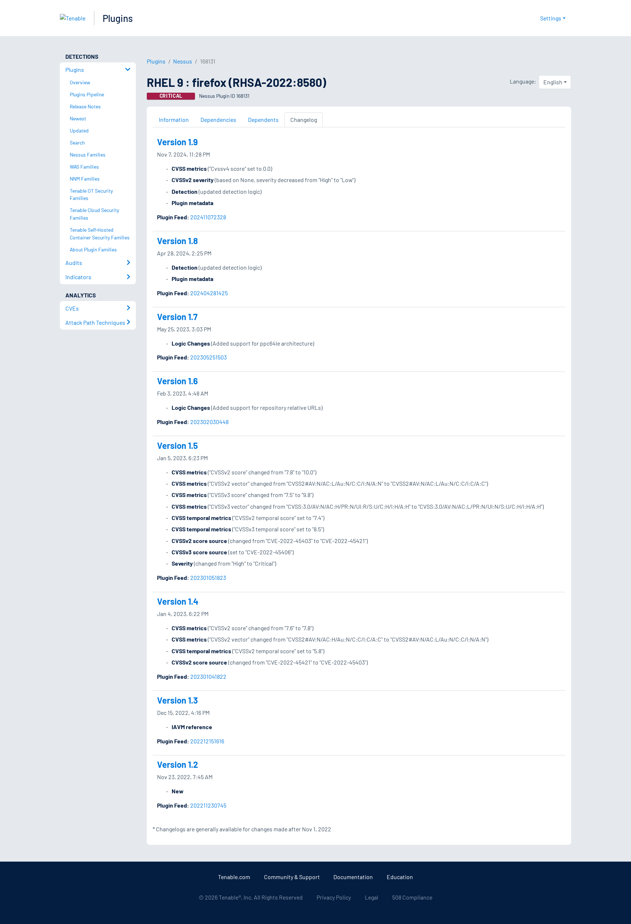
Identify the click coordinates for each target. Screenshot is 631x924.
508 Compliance (412, 897)
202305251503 (208, 357)
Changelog (303, 119)
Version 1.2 (177, 764)
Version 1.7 (177, 316)
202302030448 (209, 421)
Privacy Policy (334, 897)
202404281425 (209, 292)
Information (174, 119)
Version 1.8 (177, 240)
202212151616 (207, 741)
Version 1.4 (177, 601)
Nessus (182, 61)
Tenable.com (234, 876)
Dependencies (218, 119)
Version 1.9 (177, 141)
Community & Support (292, 876)
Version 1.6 (177, 381)
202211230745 (208, 805)
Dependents (263, 119)
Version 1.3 (177, 700)
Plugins (118, 18)
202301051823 (208, 577)
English (552, 81)
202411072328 (208, 216)
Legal (371, 897)
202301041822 (208, 676)
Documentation (353, 876)
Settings (550, 18)
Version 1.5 (177, 445)
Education (400, 876)
